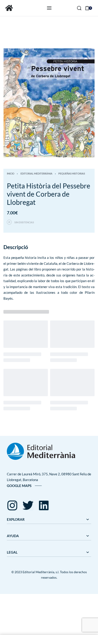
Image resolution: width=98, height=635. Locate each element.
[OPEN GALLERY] (49, 102)
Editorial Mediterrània (36, 173)
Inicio (10, 173)
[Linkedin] (43, 505)
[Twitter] (28, 505)
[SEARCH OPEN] (79, 8)
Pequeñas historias (71, 173)
